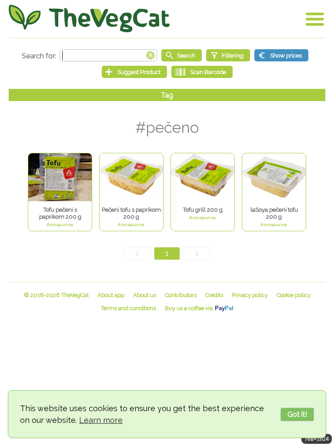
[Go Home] (89, 18)
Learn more (101, 420)
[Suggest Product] (134, 72)
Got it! (297, 414)
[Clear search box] (150, 54)
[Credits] (214, 295)
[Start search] (181, 55)
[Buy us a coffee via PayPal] (199, 308)
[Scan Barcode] (202, 72)
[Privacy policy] (250, 295)
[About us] (144, 295)
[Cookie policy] (294, 295)
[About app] (110, 295)
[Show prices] (281, 55)
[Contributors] (181, 295)
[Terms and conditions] (128, 308)
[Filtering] (228, 55)
